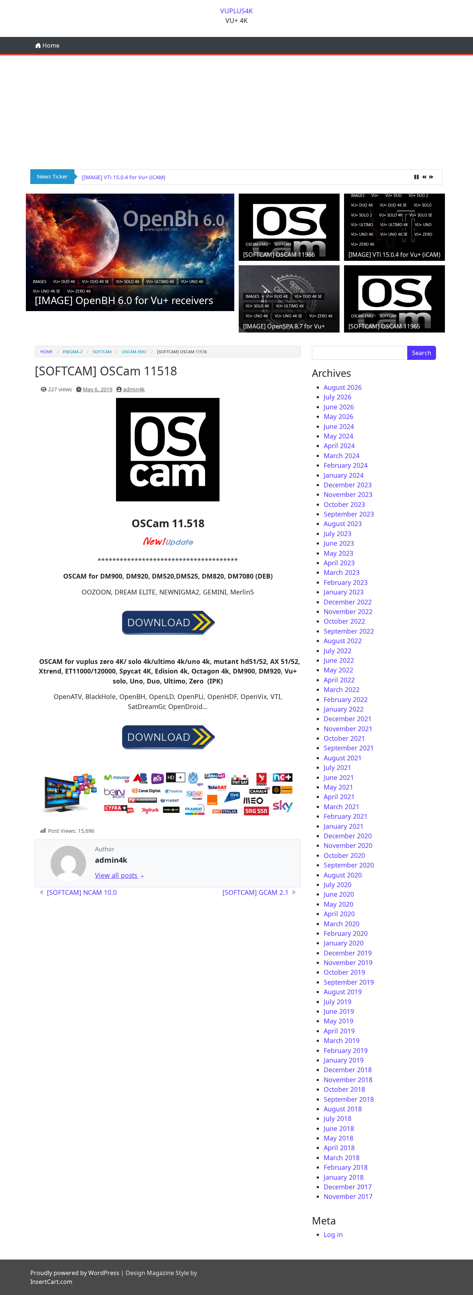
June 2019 (339, 1011)
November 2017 (348, 1196)
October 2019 (344, 972)
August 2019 (343, 991)
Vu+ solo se (420, 215)
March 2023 (342, 572)
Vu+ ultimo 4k (160, 281)
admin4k (134, 389)
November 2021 (348, 728)
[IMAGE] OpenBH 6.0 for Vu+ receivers (124, 300)
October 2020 (344, 855)
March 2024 (342, 455)
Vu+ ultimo (362, 224)
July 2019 (337, 1001)
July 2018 (337, 1118)
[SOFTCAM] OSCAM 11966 (279, 255)
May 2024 (338, 436)
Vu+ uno (423, 224)
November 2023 (348, 494)
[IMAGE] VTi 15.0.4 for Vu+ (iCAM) (123, 177)
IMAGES (39, 281)
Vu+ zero (423, 234)
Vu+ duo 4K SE (95, 281)
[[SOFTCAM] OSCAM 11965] (394, 301)
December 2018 (348, 1069)
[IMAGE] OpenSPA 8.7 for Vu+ (284, 326)
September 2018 (349, 1099)
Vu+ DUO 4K (64, 281)
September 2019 (349, 982)
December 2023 (348, 484)
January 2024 (344, 475)
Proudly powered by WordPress (74, 1273)
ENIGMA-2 (72, 352)
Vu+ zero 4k (79, 291)
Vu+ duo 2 (418, 195)
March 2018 (342, 1157)
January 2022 (344, 709)
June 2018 (339, 1128)
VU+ (374, 195)
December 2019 (348, 952)
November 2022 (348, 611)
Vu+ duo (393, 195)
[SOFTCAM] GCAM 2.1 (256, 892)
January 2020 (344, 942)
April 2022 (339, 679)
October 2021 (344, 738)
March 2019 (342, 1040)
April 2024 (339, 445)
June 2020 (339, 894)
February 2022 (346, 699)
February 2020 (346, 933)
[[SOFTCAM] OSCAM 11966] (289, 229)
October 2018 (344, 1089)
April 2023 (339, 562)
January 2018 (344, 1177)
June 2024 (339, 426)
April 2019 (339, 1030)
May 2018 (338, 1138)
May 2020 (338, 904)
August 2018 (343, 1108)
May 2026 (338, 416)
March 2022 (342, 689)
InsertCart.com (51, 1282)
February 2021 (346, 816)
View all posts (117, 875)
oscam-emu (257, 244)
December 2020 (348, 835)
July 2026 (337, 396)
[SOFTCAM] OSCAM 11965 (384, 326)
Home (50, 45)
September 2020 (349, 865)
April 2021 (339, 796)
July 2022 (337, 650)
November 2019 (348, 962)
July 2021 (337, 767)
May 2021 (338, 787)
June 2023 (339, 543)
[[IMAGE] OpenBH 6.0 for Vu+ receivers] (130, 251)
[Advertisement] (236, 111)
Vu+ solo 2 (361, 215)
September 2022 (349, 631)
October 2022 (344, 621)
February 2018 (346, 1167)
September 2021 (349, 747)
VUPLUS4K (236, 10)
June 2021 (339, 777)
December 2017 (348, 1186)
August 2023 (343, 523)
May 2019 (338, 1020)
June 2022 (339, 660)
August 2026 (343, 387)
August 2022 (343, 640)
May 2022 (338, 669)
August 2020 (343, 874)
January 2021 (344, 826)
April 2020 (339, 913)
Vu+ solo (423, 205)
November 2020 (348, 845)
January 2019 (344, 1060)
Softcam (283, 244)
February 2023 (346, 582)
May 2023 (338, 553)
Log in (333, 1234)
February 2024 (346, 465)
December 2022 (348, 601)
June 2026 (339, 406)
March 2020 (342, 923)
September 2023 (349, 514)
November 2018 (348, 1079)
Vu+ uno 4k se (46, 291)
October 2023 (344, 504)
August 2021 (343, 757)
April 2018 (339, 1147)
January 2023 (344, 591)
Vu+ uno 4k (192, 281)
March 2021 (342, 806)
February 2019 (346, 1050)
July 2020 (337, 884)
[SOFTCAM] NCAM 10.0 (81, 892)
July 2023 (337, 533)
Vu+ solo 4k (127, 281)
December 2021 (348, 718)
